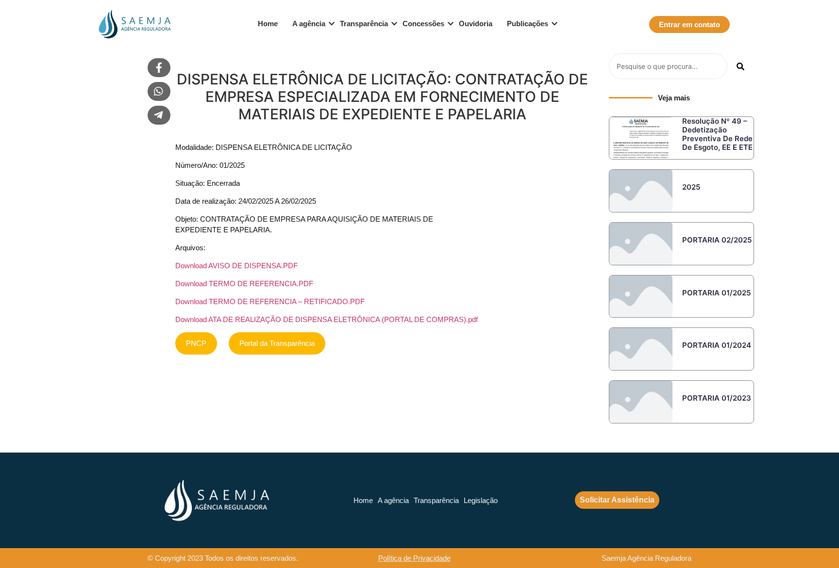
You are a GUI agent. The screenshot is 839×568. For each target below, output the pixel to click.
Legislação (481, 500)
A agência (308, 23)
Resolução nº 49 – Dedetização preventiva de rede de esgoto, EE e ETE (717, 134)
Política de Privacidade (414, 558)
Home (268, 23)
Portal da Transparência (277, 343)
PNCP (196, 343)
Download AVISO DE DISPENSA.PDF (236, 265)
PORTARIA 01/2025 (716, 292)
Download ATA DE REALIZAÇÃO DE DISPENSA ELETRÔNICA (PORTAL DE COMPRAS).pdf (326, 319)
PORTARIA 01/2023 (716, 398)
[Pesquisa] (740, 66)
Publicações (527, 23)
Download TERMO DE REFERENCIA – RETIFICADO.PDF (270, 301)
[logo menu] (133, 24)
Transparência (364, 23)
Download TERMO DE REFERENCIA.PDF (244, 283)
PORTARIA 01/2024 (716, 345)
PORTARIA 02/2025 (717, 239)
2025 (691, 187)
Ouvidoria (475, 23)
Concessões (423, 23)
